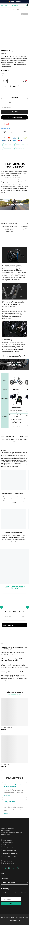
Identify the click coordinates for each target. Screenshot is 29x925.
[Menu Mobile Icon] (2, 5)
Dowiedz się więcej (14, 695)
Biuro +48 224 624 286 (9, 850)
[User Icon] (22, 5)
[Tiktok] (17, 868)
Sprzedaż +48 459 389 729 (9, 853)
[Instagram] (6, 868)
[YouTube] (13, 868)
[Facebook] (2, 868)
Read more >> (7, 795)
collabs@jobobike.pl (7, 847)
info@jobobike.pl (7, 840)
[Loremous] (14, 634)
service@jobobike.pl (7, 842)
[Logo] (15, 5)
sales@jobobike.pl (5, 128)
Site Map (17, 920)
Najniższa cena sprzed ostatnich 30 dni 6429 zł (15, 132)
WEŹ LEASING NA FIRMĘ (14, 117)
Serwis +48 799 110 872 (9, 857)
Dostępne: (3, 53)
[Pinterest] (9, 868)
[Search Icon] (6, 5)
